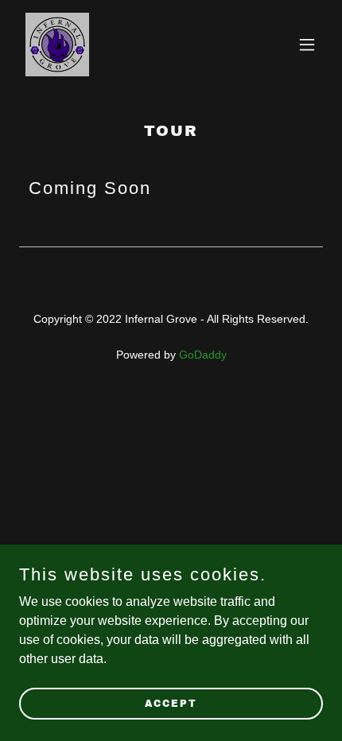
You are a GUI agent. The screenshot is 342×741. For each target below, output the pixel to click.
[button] (307, 44)
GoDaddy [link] (203, 354)
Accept (171, 702)
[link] (57, 44)
